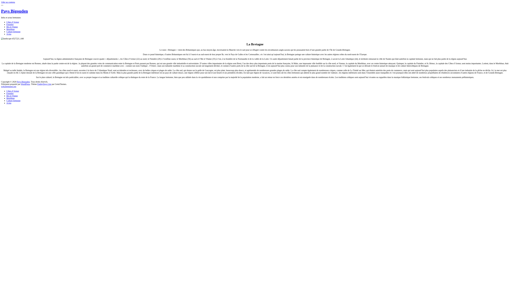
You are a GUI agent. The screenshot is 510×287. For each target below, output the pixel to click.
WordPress (25, 84)
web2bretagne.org (8, 86)
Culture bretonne (13, 32)
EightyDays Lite (44, 84)
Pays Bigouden (14, 11)
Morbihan (10, 29)
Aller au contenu (8, 2)
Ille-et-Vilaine (12, 27)
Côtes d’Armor (12, 22)
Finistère (10, 24)
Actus (8, 34)
